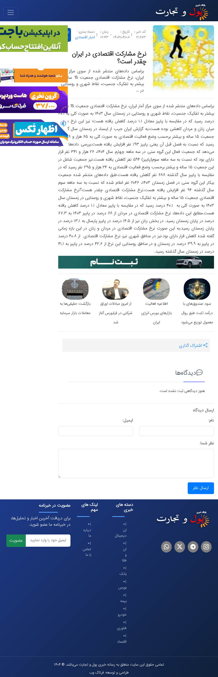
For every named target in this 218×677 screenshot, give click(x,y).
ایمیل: (128, 421)
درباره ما (88, 533)
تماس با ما (88, 552)
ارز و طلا (124, 555)
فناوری (124, 628)
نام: (211, 421)
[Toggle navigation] (10, 12)
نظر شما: (207, 443)
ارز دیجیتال (124, 533)
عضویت (16, 541)
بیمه (124, 601)
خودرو (124, 614)
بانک (124, 574)
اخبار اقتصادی (85, 37)
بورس (124, 587)
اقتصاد (124, 642)
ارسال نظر (201, 488)
